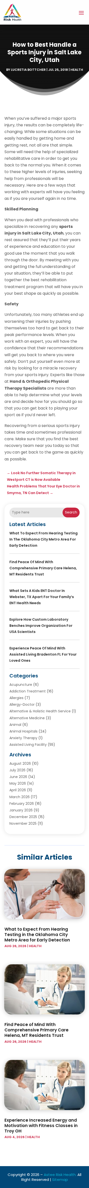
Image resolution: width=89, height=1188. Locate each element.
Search (71, 512)
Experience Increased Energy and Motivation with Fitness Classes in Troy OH (41, 1125)
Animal (15, 724)
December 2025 (23, 816)
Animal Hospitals (23, 731)
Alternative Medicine (27, 718)
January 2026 (21, 810)
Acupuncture (20, 684)
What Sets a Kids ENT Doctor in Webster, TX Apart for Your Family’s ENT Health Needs (41, 596)
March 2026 (19, 796)
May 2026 (17, 783)
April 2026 (17, 790)
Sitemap (60, 1179)
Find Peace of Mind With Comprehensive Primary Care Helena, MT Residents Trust (43, 568)
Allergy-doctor (22, 704)
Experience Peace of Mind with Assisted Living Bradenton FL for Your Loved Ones (43, 654)
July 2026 (17, 770)
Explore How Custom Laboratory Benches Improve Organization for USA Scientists (40, 625)
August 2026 (20, 763)
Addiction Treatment (27, 691)
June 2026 (18, 776)
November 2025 (23, 823)
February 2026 (21, 803)
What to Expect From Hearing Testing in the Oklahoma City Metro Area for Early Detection (43, 539)
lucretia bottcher (28, 69)
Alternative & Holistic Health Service (40, 711)
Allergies (16, 697)
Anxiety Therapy (23, 737)
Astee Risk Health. (60, 1174)
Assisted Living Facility (28, 744)
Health (76, 69)
